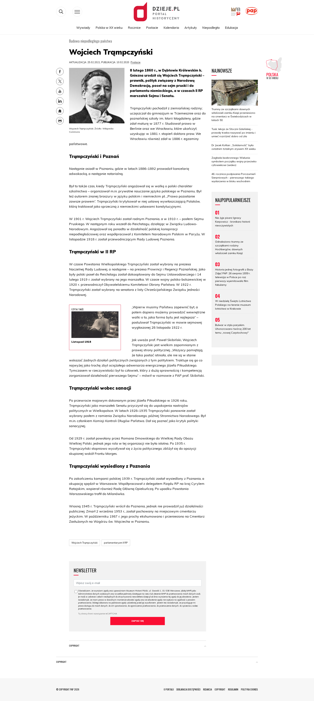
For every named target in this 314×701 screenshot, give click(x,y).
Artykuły (190, 27)
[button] (205, 646)
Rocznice (134, 27)
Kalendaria (171, 27)
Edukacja (231, 27)
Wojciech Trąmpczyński (84, 542)
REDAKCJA (207, 689)
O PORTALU (169, 689)
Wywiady (83, 27)
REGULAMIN (233, 689)
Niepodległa (211, 27)
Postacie (152, 27)
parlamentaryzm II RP (116, 542)
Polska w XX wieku (109, 27)
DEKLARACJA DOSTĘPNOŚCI (188, 689)
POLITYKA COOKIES (249, 689)
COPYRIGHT (220, 689)
